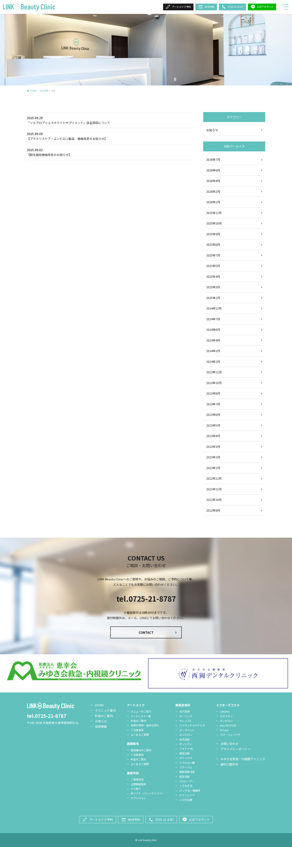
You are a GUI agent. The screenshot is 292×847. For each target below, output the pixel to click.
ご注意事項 (137, 730)
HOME (33, 90)
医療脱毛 (133, 743)
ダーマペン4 (186, 730)
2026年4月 (213, 181)
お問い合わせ (229, 743)
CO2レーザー (187, 781)
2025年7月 (213, 255)
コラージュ (185, 767)
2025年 (44, 90)
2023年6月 (213, 414)
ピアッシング (187, 795)
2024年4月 (213, 340)
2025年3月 (213, 287)
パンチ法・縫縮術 (189, 790)
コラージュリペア (230, 735)
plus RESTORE (228, 725)
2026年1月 (213, 202)
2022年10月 (214, 500)
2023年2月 (213, 457)
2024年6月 (213, 329)
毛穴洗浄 (184, 711)
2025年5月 (213, 266)
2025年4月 (213, 276)
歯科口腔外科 (229, 764)
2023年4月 (213, 436)
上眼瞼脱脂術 (138, 784)
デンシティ (185, 744)
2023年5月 (213, 425)
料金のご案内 (104, 716)
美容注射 (184, 753)
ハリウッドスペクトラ (192, 725)
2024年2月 (213, 361)
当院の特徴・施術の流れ (145, 725)
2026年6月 (213, 170)
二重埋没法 (137, 779)
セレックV (185, 721)
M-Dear (224, 730)
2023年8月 (213, 393)
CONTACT (146, 632)
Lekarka (224, 711)
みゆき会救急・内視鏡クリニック (242, 759)
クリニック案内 (105, 710)
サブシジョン (138, 798)
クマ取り (136, 789)
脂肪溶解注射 (187, 772)
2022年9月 (213, 510)
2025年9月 (213, 234)
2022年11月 (214, 489)
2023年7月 (213, 404)
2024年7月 (213, 319)
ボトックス (185, 758)
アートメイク (136, 705)
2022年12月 (214, 478)
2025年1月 (213, 298)
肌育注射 (184, 776)
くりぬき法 (185, 786)
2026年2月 (213, 191)
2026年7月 (213, 159)
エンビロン (185, 735)
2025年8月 (213, 244)
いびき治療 (185, 800)
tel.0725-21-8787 (146, 598)
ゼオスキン (226, 716)
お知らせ (212, 130)
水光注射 (184, 739)
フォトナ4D (186, 748)
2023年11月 (214, 372)
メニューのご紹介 (141, 711)
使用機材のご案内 (141, 750)
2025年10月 (214, 223)
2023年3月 (213, 446)
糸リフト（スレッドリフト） (147, 793)
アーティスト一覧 (141, 716)
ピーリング (185, 716)
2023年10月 (214, 383)
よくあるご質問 (140, 735)
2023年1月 (213, 468)
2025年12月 (214, 213)
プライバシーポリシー (235, 749)
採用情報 (101, 726)
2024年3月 (213, 351)
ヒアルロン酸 (187, 763)
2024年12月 (214, 308)
